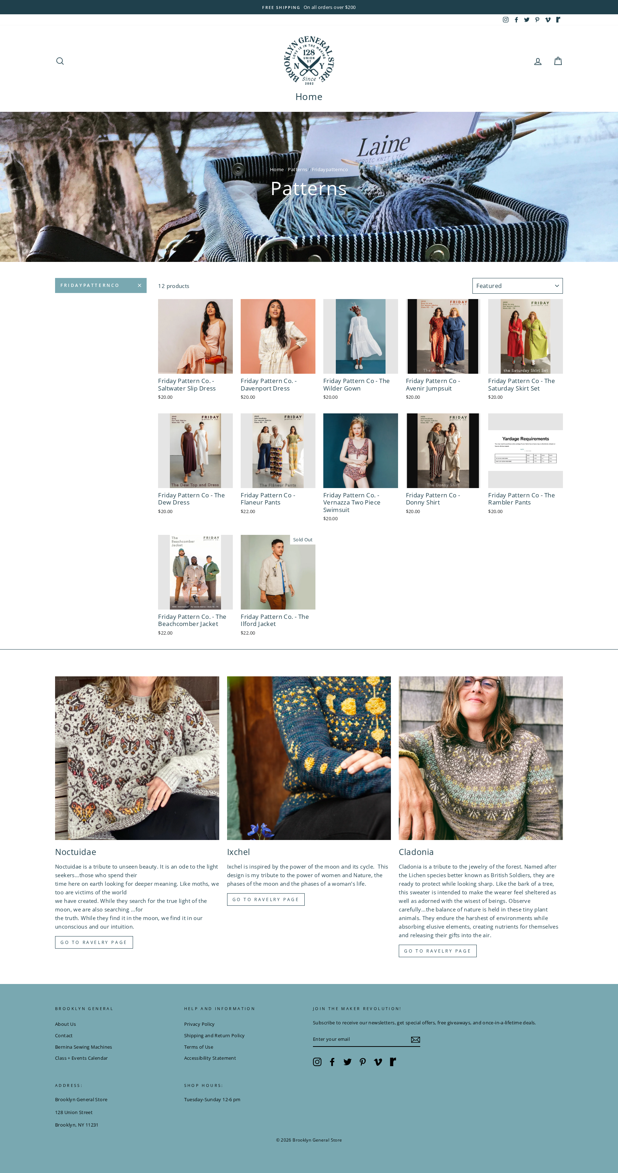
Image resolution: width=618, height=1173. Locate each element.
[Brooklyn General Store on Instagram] (317, 1062)
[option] (309, 7)
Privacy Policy (199, 1024)
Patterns (297, 169)
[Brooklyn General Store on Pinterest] (362, 1062)
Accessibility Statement (210, 1058)
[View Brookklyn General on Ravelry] (558, 19)
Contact (64, 1035)
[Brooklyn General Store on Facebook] (332, 1062)
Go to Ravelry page (94, 942)
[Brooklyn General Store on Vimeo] (378, 1062)
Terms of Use (199, 1047)
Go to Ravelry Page (437, 951)
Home (309, 96)
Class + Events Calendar (81, 1058)
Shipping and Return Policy (214, 1035)
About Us (65, 1024)
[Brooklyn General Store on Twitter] (347, 1062)
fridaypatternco (90, 285)
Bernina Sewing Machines (83, 1047)
